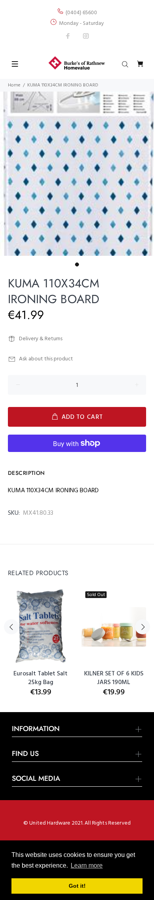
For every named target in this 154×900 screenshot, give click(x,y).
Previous (11, 626)
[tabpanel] (77, 174)
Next (142, 626)
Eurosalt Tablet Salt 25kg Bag (40, 678)
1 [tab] (77, 264)
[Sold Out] (113, 627)
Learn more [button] (87, 865)
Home (14, 85)
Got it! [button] (77, 886)
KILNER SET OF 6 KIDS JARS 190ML (113, 678)
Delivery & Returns (40, 338)
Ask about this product (46, 359)
